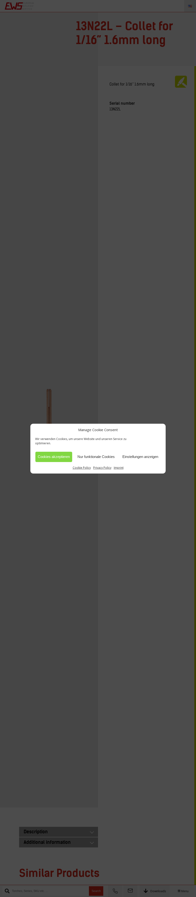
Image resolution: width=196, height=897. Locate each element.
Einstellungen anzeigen (140, 457)
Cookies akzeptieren (54, 457)
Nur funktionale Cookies (96, 457)
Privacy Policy (102, 468)
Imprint (119, 468)
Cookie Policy (82, 468)
